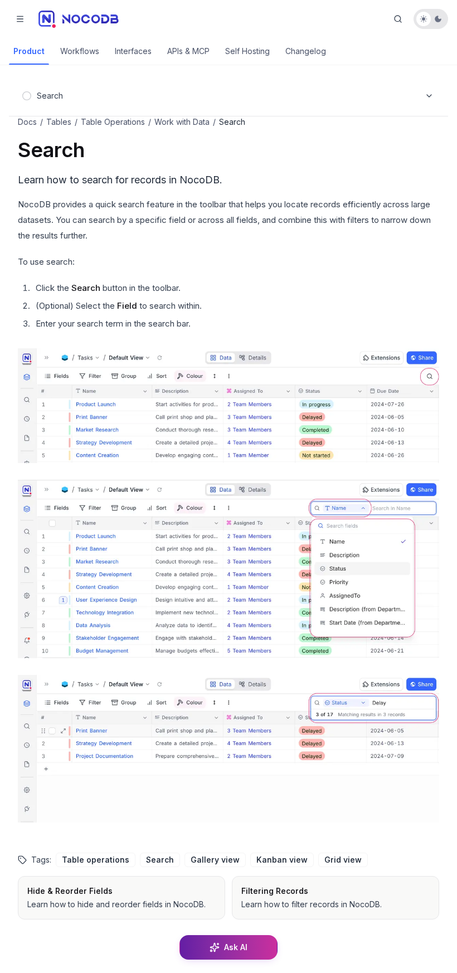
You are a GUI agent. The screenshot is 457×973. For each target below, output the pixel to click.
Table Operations (113, 122)
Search (160, 859)
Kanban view (282, 859)
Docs (27, 122)
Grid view (343, 859)
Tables (58, 122)
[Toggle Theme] (431, 19)
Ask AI (235, 947)
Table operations (95, 859)
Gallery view (215, 859)
